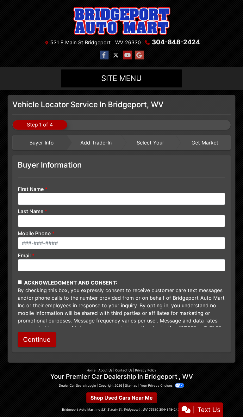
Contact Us (123, 370)
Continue (37, 339)
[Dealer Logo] (121, 20)
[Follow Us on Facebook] (104, 55)
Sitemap (131, 385)
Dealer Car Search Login (77, 385)
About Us (105, 370)
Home (91, 370)
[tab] (40, 142)
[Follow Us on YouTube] (127, 55)
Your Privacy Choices (156, 385)
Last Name (30, 211)
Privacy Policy (145, 370)
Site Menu (121, 78)
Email (24, 255)
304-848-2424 (176, 42)
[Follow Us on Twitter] (115, 55)
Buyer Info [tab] (41, 142)
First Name (31, 189)
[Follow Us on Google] (139, 55)
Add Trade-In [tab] (96, 142)
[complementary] (224, 398)
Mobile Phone (34, 233)
